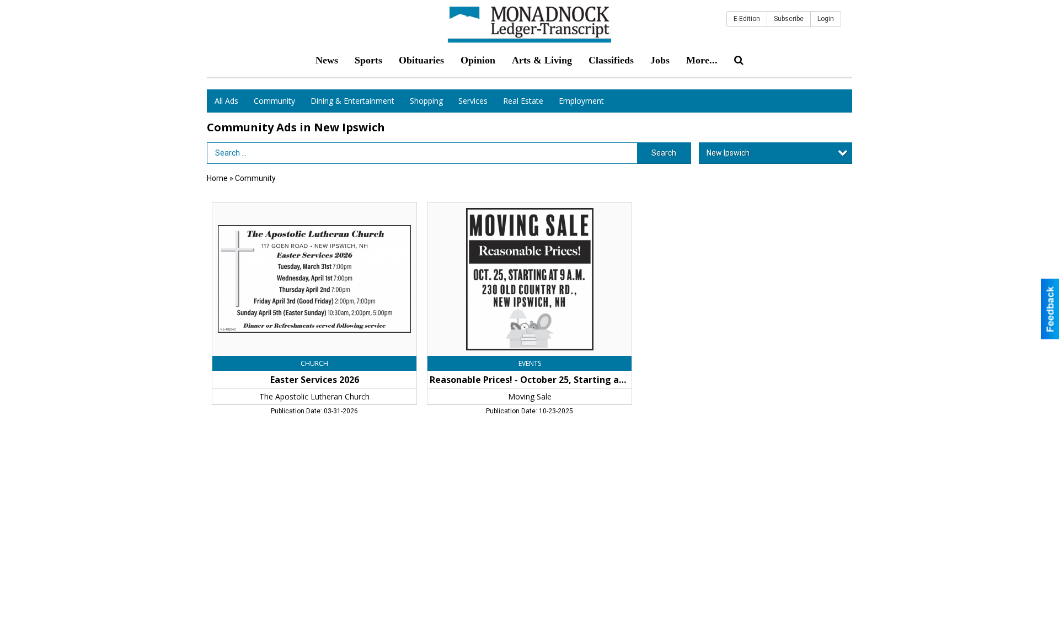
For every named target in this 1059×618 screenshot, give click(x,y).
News (326, 60)
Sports (368, 60)
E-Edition (747, 19)
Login (825, 19)
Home (217, 178)
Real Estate (523, 100)
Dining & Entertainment (352, 100)
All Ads (226, 100)
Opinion (478, 60)
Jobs (660, 60)
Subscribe (789, 19)
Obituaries (421, 60)
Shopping (426, 100)
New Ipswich (728, 152)
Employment (581, 100)
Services (473, 100)
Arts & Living (542, 60)
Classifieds (611, 60)
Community (274, 100)
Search (663, 152)
